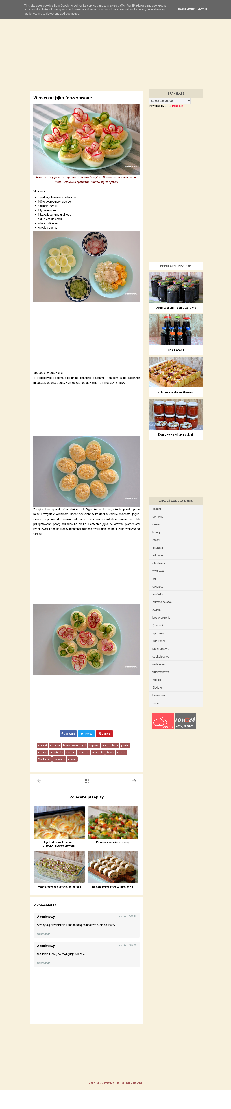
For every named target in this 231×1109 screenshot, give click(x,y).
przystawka (56, 752)
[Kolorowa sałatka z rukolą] (113, 822)
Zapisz (105, 734)
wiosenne (59, 759)
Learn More (186, 9)
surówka (157, 594)
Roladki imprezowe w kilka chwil (112, 886)
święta (110, 752)
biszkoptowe (160, 648)
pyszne (70, 752)
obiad (156, 540)
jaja (104, 745)
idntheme (126, 1082)
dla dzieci (158, 563)
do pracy (157, 586)
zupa (155, 703)
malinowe (158, 664)
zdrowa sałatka (162, 602)
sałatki (156, 509)
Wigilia (156, 680)
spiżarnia (158, 633)
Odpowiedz (43, 933)
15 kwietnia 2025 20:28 (125, 945)
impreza (94, 745)
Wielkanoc (44, 759)
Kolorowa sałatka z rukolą (112, 842)
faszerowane (70, 745)
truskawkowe (160, 672)
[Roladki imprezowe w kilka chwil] (113, 867)
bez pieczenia (161, 617)
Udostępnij (70, 734)
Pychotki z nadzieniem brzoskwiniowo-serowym (59, 844)
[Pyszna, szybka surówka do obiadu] (59, 867)
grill (84, 745)
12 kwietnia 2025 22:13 (125, 916)
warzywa (158, 571)
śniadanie (97, 752)
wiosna (72, 759)
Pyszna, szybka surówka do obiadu (58, 886)
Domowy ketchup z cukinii (175, 434)
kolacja (114, 745)
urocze (121, 752)
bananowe (158, 695)
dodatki (42, 745)
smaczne (83, 752)
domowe (55, 745)
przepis (42, 752)
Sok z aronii (176, 350)
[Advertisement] (115, 50)
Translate (177, 106)
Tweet (88, 734)
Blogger (137, 1082)
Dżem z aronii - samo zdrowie (176, 307)
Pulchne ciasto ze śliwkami (176, 392)
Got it (203, 9)
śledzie (157, 687)
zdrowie (157, 555)
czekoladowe (160, 656)
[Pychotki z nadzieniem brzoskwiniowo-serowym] (59, 822)
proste (125, 745)
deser (156, 524)
